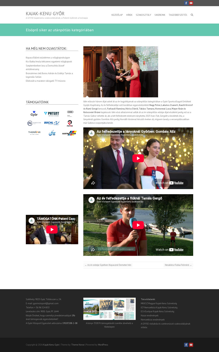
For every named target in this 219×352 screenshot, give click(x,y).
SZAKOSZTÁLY (143, 14)
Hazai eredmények (149, 315)
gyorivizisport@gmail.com (46, 303)
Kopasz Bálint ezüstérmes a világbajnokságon (48, 57)
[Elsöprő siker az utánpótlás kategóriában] (138, 72)
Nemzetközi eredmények (153, 319)
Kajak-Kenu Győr (45, 13)
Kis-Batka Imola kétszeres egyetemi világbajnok (49, 61)
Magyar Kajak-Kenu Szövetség (162, 303)
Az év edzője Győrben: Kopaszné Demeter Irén (108, 265)
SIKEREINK (159, 14)
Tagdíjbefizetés (178, 14)
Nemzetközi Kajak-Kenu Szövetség (160, 307)
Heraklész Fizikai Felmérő (178, 265)
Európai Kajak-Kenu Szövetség (159, 311)
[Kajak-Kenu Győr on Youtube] (191, 3)
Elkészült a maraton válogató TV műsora (45, 80)
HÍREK (129, 14)
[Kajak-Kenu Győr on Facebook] (186, 3)
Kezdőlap (117, 14)
